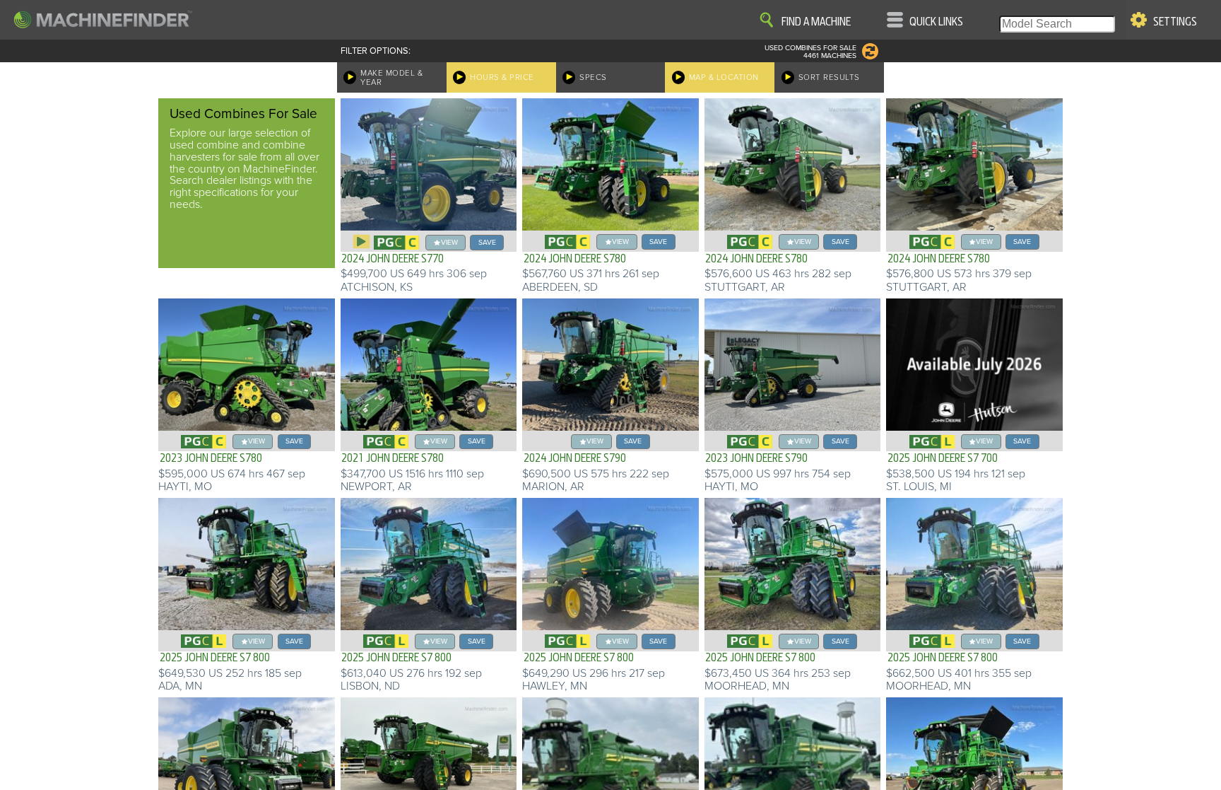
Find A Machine (816, 22)
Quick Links (936, 22)
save (487, 242)
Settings (1175, 22)
